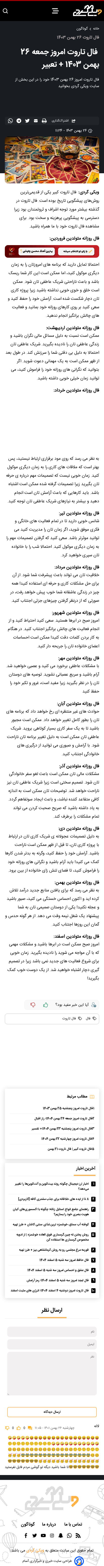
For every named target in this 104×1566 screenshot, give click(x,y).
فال (87, 1019)
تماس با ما (73, 1524)
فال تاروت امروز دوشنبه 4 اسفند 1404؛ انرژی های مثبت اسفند (50, 1290)
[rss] (78, 1537)
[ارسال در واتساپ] (11, 121)
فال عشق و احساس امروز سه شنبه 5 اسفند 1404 (58, 1270)
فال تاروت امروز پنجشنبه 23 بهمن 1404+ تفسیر (62, 1128)
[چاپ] (45, 121)
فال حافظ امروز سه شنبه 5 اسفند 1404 (64, 1260)
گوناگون (82, 29)
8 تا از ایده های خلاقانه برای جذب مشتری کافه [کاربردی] (53, 1199)
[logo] (87, 10)
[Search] (5, 11)
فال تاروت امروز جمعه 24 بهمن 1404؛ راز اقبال (63, 1118)
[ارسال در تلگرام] (19, 121)
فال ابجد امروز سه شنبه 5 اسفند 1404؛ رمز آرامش (58, 1280)
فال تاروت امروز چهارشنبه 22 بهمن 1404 (66, 1139)
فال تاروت (69, 1019)
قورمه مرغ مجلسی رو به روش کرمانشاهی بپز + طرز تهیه (54, 1250)
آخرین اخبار (86, 1168)
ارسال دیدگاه (52, 1412)
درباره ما (49, 1524)
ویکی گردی (34, 1550)
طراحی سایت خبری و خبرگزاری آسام (47, 1561)
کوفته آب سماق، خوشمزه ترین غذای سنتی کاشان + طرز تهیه (51, 1224)
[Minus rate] (33, 1004)
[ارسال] (36, 121)
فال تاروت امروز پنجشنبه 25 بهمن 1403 (68, 1108)
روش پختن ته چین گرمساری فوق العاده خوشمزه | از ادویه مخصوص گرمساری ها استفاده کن (52, 1237)
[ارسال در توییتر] (28, 121)
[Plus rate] (46, 1004)
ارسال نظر (52, 1310)
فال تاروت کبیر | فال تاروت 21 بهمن (70, 1149)
